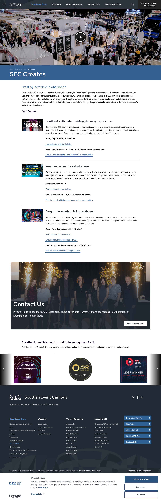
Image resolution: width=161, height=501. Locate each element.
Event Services (15, 457)
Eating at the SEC (72, 430)
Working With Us (132, 436)
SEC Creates (14, 444)
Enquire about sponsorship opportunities (63, 251)
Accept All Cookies (141, 479)
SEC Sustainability (113, 4)
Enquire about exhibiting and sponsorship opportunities (69, 155)
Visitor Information (74, 4)
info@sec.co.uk (39, 404)
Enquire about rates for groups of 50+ (61, 240)
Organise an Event (39, 4)
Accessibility (70, 424)
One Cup (69, 444)
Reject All (141, 495)
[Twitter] (133, 397)
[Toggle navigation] (4, 4)
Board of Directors (101, 434)
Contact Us (99, 447)
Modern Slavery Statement (87, 470)
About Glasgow (71, 447)
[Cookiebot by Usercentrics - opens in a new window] (15, 496)
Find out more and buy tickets (58, 144)
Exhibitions (14, 437)
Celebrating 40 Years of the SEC (106, 424)
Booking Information (45, 427)
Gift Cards (41, 430)
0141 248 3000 (53, 404)
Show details (36, 494)
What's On (56, 4)
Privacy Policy (39, 470)
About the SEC (94, 4)
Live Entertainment (16, 440)
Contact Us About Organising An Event (21, 425)
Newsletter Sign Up (134, 418)
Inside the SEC (71, 454)
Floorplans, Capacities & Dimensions (23, 450)
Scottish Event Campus (103, 427)
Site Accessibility (60, 470)
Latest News (99, 430)
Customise (140, 487)
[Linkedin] (142, 397)
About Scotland (71, 450)
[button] (132, 4)
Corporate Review (101, 437)
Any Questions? (72, 437)
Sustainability (131, 442)
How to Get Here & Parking (76, 427)
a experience (139, 471)
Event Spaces (15, 447)
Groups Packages (44, 434)
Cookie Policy (49, 470)
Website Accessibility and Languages (149, 4)
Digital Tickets (71, 440)
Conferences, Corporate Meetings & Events (22, 432)
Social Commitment (102, 444)
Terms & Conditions (72, 470)
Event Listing (42, 424)
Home (11, 69)
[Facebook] (138, 397)
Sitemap (99, 470)
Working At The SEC (102, 440)
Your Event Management (18, 454)
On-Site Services (72, 434)
